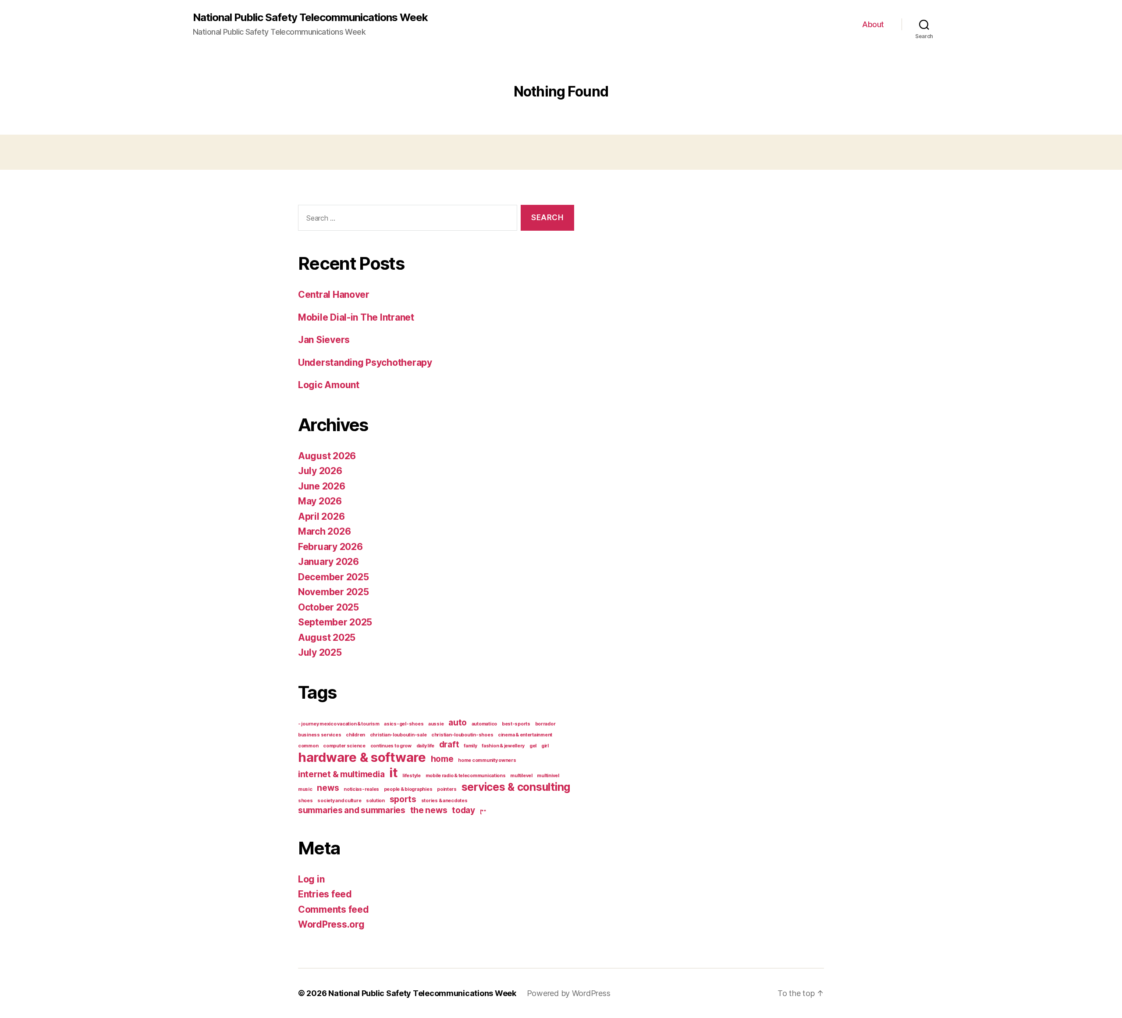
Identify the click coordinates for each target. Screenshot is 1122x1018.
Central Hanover (333, 294)
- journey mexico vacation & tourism (339, 724)
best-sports (516, 724)
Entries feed (325, 894)
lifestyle (411, 776)
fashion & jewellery (503, 746)
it (393, 772)
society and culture (339, 801)
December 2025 (333, 577)
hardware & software (362, 757)
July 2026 (320, 470)
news (328, 788)
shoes (305, 801)
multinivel (548, 776)
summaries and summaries (351, 810)
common (308, 746)
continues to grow (391, 746)
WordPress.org (331, 924)
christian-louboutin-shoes (462, 735)
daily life (425, 746)
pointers (447, 789)
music (305, 789)
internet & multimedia (341, 774)
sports (403, 799)
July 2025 (320, 652)
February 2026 (330, 546)
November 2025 (333, 591)
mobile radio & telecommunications (466, 776)
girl (545, 746)
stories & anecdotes (444, 801)
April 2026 (321, 516)
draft (449, 744)
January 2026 (328, 561)
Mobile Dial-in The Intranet (356, 317)
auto (457, 723)
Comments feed (333, 909)
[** (483, 811)
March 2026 (324, 531)
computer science (344, 746)
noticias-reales (361, 789)
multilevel (521, 776)
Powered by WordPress (569, 993)
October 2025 (328, 607)
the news (428, 810)
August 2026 (327, 455)
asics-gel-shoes (403, 724)
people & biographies (408, 789)
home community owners (487, 760)
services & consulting (516, 786)
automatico (484, 724)
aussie (436, 724)
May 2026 (320, 501)
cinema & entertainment (525, 735)
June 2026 (321, 486)
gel (532, 746)
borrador (545, 724)
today (463, 810)
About (873, 24)
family (470, 746)
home (442, 759)
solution (375, 801)
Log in (311, 879)
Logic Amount (328, 384)
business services (319, 735)
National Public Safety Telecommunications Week (310, 17)
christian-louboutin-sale (398, 735)
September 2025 (335, 622)
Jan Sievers (324, 339)
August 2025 (326, 637)
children (355, 735)
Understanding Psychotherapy (365, 362)
